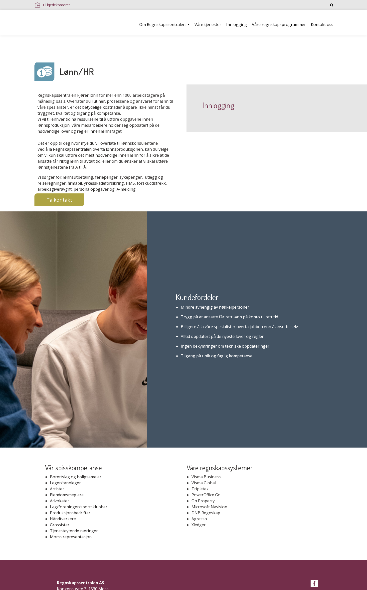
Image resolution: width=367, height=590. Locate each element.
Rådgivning (87, 44)
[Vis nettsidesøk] (331, 5)
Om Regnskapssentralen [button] (162, 24)
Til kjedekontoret (56, 4)
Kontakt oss (322, 24)
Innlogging (236, 24)
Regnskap (59, 44)
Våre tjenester (207, 24)
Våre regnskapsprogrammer (279, 24)
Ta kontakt (59, 199)
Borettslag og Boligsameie (186, 44)
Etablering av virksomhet (129, 44)
